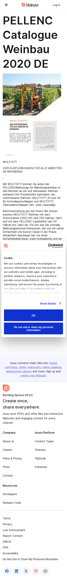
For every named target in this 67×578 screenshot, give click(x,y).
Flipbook (40, 458)
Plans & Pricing (12, 458)
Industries (41, 467)
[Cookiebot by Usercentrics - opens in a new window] (48, 246)
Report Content (13, 535)
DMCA (7, 541)
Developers (10, 494)
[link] (56, 4)
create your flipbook (33, 375)
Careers (7, 449)
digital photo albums (19, 371)
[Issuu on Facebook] (7, 571)
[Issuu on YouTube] (45, 571)
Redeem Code (12, 502)
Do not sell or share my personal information (33, 328)
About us (8, 441)
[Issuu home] (30, 5)
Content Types (44, 441)
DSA (5, 547)
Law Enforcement (14, 530)
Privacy (7, 524)
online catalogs (51, 367)
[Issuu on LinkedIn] (16, 571)
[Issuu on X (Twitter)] (26, 571)
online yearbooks (30, 367)
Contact (8, 475)
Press (6, 467)
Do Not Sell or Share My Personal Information (30, 559)
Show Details (48, 303)
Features (40, 449)
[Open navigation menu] (6, 4)
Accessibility (10, 553)
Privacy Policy (13, 292)
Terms (6, 518)
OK (34, 315)
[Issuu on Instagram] (36, 571)
